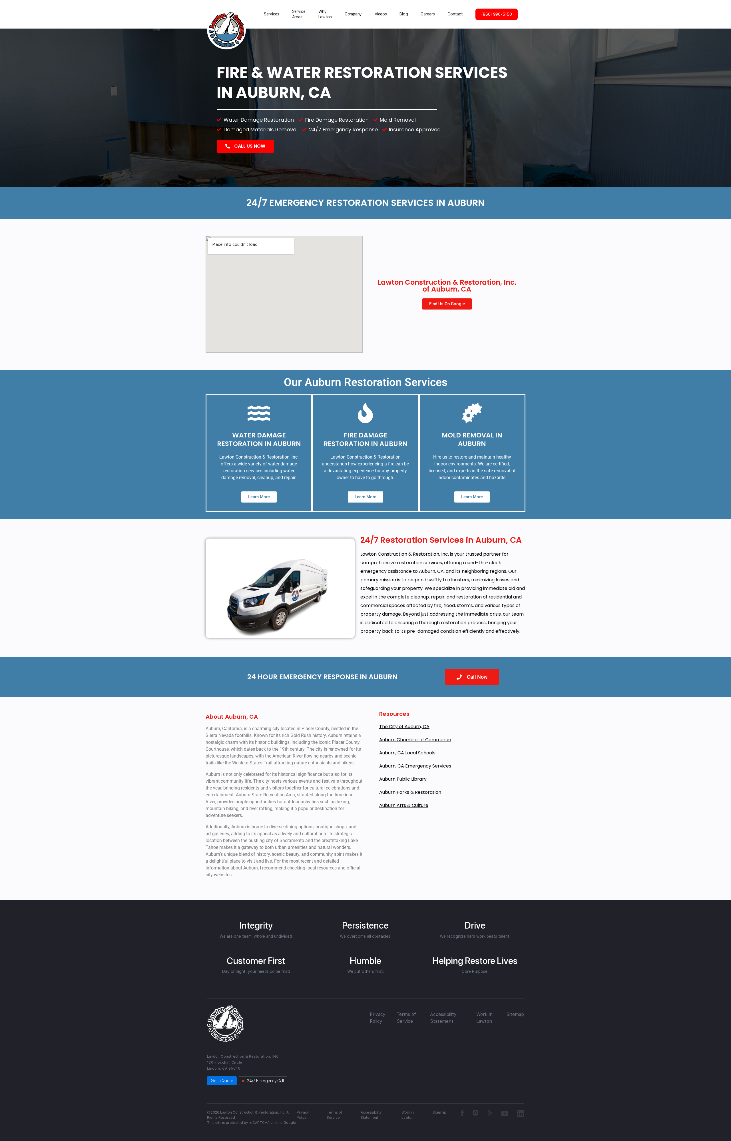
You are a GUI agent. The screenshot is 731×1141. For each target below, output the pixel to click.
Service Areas (299, 14)
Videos (381, 14)
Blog (403, 14)
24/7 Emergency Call (265, 1080)
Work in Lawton (407, 1115)
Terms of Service (334, 1115)
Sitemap (515, 1014)
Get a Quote (222, 1080)
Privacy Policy (303, 1115)
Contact (455, 14)
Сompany (353, 14)
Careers (428, 14)
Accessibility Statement (371, 1115)
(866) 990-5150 (496, 14)
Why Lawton (325, 14)
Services (271, 14)
